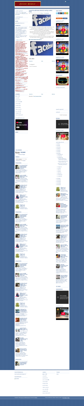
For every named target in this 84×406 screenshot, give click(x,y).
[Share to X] (31, 58)
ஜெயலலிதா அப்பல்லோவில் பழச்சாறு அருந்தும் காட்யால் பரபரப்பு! (24, 339)
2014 (58, 181)
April (59, 171)
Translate (23, 160)
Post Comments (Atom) (37, 96)
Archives (65, 18)
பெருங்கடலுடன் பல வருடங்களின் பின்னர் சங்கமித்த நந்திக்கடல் (23, 310)
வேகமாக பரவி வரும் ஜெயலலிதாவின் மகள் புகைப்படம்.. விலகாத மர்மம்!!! (23, 350)
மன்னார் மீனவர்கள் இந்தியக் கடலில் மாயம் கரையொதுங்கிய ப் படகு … (24, 329)
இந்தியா (16, 96)
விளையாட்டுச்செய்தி (18, 114)
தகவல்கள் (17, 107)
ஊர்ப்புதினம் (17, 99)
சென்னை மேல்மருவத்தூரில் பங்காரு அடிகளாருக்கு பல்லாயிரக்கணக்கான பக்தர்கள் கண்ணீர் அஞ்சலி (62, 205)
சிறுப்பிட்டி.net (17, 50)
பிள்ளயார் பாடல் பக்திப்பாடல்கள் (22, 205)
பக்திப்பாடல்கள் (17, 109)
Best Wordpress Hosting (66, 398)
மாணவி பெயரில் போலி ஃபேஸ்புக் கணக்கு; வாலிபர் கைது (40, 11)
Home (58, 374)
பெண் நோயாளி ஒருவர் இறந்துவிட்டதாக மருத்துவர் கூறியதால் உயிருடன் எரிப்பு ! (23, 186)
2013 (58, 183)
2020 (58, 148)
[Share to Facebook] (32, 58)
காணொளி (17, 103)
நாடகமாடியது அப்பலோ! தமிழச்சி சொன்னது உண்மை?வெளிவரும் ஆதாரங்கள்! (23, 167)
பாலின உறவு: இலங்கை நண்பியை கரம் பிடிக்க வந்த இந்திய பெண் (64, 276)
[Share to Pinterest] (33, 58)
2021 (58, 147)
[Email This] (29, 58)
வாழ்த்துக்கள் (45, 391)
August (59, 166)
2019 (58, 150)
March (59, 173)
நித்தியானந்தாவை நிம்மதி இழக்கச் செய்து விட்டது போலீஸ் (64, 194)
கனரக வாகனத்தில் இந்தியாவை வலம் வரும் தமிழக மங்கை (23, 176)
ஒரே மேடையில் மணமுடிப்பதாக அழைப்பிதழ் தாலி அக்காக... (63, 164)
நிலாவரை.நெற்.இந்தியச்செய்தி (25, 397)
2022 (58, 145)
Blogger (23, 154)
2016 (58, 178)
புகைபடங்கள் (17, 111)
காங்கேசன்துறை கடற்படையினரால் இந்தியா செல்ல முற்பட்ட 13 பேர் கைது (64, 256)
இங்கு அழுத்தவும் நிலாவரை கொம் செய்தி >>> (35, 39)
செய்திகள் (17, 105)
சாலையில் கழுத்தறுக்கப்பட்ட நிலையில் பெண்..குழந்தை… (62, 159)
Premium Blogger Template (65, 397)
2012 (58, 184)
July (59, 168)
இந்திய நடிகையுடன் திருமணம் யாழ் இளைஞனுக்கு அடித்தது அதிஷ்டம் (23, 196)
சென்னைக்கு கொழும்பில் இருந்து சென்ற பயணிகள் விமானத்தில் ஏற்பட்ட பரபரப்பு (65, 226)
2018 (58, 151)
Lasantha (60, 397)
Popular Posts (59, 18)
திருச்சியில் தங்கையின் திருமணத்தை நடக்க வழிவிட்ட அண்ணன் (23, 319)
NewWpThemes (50, 397)
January (59, 176)
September (60, 157)
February (59, 174)
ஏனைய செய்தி (17, 101)
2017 (58, 153)
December (60, 154)
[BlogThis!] (30, 58)
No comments (47, 13)
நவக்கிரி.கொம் (17, 42)
